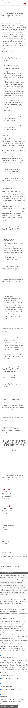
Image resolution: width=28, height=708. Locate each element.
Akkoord (2, 563)
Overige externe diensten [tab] (6, 657)
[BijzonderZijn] (11, 2)
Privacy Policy (3, 704)
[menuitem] (24, 2)
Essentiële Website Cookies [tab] (7, 597)
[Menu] (24, 2)
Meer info (8, 563)
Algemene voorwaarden (8, 525)
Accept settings (4, 706)
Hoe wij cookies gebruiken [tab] (6, 572)
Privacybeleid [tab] (3, 696)
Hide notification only (13, 706)
